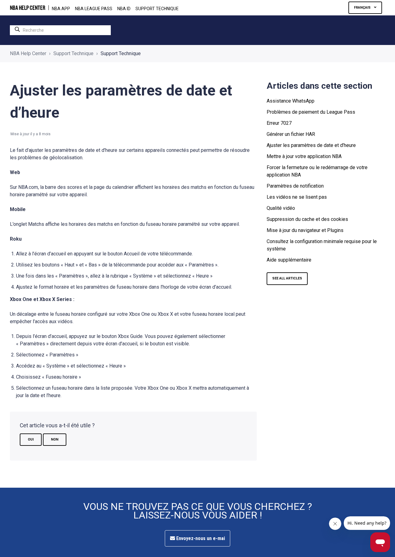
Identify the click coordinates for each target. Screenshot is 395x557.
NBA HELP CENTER (27, 7)
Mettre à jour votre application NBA (304, 156)
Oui (31, 439)
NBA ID (124, 8)
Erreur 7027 (279, 123)
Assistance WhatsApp (290, 101)
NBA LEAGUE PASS (93, 8)
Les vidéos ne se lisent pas (297, 197)
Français (363, 8)
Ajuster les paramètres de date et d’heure (311, 145)
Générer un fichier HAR (291, 134)
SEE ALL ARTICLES (287, 278)
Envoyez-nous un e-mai (200, 538)
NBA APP (61, 8)
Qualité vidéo (281, 208)
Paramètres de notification (295, 186)
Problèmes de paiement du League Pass (311, 112)
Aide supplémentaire (289, 260)
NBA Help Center (28, 53)
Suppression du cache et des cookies (307, 219)
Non (54, 439)
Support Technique (157, 8)
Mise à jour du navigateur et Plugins (305, 230)
